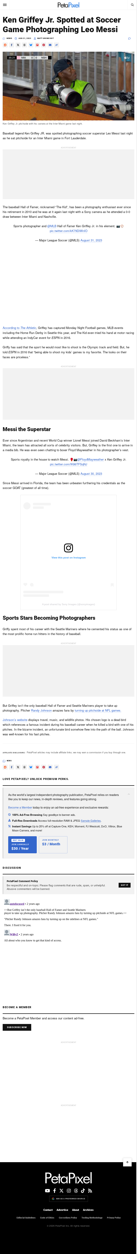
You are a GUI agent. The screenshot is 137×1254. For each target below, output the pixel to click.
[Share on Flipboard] (37, 44)
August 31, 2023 (91, 240)
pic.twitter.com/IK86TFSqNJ (68, 464)
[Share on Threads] (24, 44)
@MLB (51, 226)
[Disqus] (68, 942)
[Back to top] (127, 1162)
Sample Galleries (91, 820)
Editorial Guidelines (26, 1218)
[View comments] (131, 38)
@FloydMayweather (90, 459)
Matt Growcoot (45, 38)
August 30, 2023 (91, 473)
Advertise (62, 1210)
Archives (88, 1210)
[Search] (132, 5)
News (9, 38)
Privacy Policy (114, 1218)
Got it (124, 885)
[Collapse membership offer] (129, 794)
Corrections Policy (68, 1218)
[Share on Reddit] (5, 44)
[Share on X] (18, 44)
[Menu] (5, 5)
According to (19, 327)
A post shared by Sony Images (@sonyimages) (68, 604)
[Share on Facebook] (11, 44)
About (75, 1210)
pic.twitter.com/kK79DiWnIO (68, 230)
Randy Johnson (41, 710)
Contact (48, 1210)
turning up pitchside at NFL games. (98, 710)
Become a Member (20, 807)
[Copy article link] (56, 44)
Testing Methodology (92, 1218)
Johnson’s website (15, 719)
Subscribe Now (17, 1027)
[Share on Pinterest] (43, 44)
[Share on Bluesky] (30, 44)
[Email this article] (50, 44)
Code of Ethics (47, 1218)
